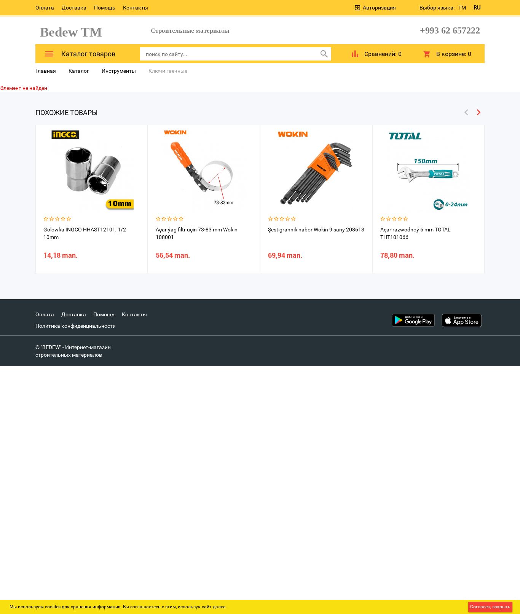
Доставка (74, 8)
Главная (45, 71)
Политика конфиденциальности (75, 326)
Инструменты (119, 71)
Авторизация (379, 8)
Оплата (44, 8)
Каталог (79, 71)
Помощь (104, 8)
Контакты (135, 8)
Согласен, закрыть (490, 606)
